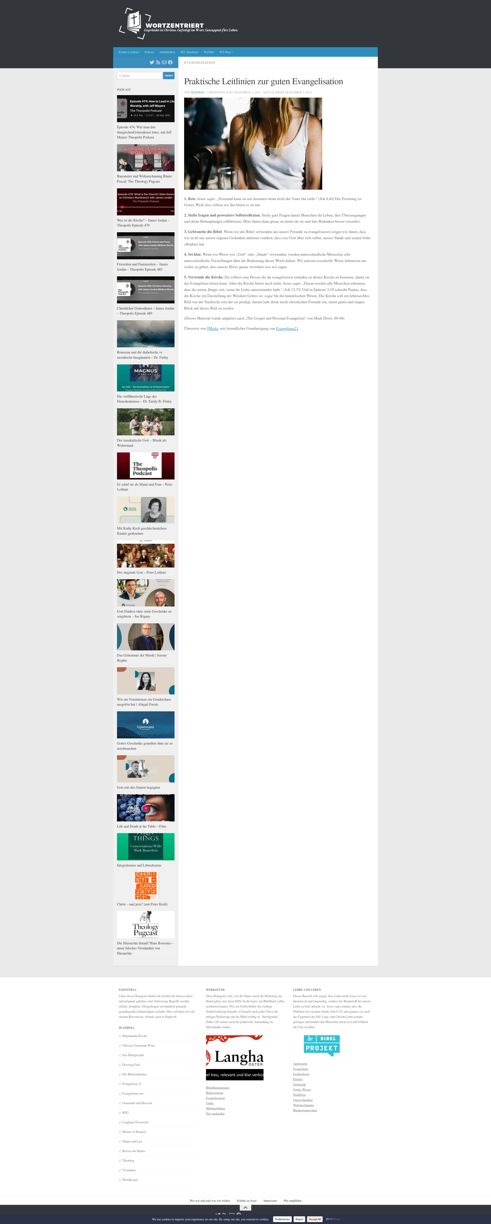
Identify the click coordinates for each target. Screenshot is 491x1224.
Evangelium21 (287, 328)
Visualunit (129, 1170)
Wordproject (130, 1179)
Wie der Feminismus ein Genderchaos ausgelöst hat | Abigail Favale (144, 702)
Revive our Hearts (133, 1151)
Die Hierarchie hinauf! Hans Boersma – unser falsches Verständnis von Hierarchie (145, 948)
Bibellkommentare (217, 1087)
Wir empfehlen (293, 1200)
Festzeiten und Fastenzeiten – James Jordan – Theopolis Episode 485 (142, 267)
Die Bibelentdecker (134, 1074)
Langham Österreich (135, 1122)
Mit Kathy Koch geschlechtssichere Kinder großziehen (142, 531)
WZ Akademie (189, 52)
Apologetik (300, 1063)
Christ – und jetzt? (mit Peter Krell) (142, 904)
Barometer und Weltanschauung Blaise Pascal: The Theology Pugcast (144, 179)
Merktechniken (215, 1108)
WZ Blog (225, 52)
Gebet (209, 1103)
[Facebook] (170, 62)
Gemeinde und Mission (137, 1103)
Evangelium (300, 1069)
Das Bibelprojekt (133, 1055)
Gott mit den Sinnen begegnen (138, 787)
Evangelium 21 (131, 1084)
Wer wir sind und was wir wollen (210, 1200)
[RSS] (158, 62)
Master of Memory (134, 1131)
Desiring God (131, 1064)
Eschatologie (301, 1074)
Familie (298, 1079)
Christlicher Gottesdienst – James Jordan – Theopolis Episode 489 (145, 311)
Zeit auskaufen (215, 1113)
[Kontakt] (164, 62)
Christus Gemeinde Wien (138, 1045)
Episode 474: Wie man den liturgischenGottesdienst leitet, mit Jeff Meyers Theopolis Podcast (144, 131)
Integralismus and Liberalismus (139, 865)
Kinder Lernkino (129, 52)
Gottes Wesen (302, 1089)
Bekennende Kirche (134, 1036)
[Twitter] (152, 62)
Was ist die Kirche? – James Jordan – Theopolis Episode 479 (143, 223)
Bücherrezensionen (305, 1110)
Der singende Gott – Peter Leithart (141, 572)
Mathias (197, 92)
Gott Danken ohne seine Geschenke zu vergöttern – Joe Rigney (144, 614)
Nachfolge (299, 1094)
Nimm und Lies (132, 1141)
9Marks (213, 328)
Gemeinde (299, 1084)
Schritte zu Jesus (247, 1200)
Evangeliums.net (132, 1093)
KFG (125, 1112)
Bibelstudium (214, 1093)
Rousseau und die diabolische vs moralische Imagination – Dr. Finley (142, 355)
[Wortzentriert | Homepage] (178, 24)
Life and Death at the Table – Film (141, 826)
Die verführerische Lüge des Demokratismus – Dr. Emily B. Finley (144, 399)
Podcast (149, 52)
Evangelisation (199, 62)
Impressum (270, 1200)
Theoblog (128, 1160)
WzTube (209, 52)
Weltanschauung (303, 1105)
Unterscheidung (303, 1100)
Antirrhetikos (167, 52)
